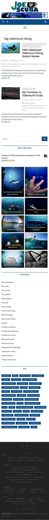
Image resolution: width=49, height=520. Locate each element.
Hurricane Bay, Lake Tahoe (35, 472)
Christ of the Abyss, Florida (17, 479)
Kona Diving (6, 307)
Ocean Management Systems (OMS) (14, 501)
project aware (40, 407)
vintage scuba (34, 423)
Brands (5, 496)
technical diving (16, 66)
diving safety (22, 383)
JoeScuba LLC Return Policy (14, 460)
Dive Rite (9, 498)
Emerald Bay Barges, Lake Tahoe (15, 472)
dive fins (5, 379)
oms (19, 64)
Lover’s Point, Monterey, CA (24, 474)
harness (5, 391)
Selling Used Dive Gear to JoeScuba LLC (29, 457)
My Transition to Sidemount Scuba (32, 93)
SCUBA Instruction (8, 335)
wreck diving (24, 427)
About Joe (11, 457)
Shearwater (32, 501)
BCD (5, 64)
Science (4, 323)
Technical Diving (34, 46)
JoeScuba (21, 395)
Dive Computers (7, 282)
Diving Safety (6, 298)
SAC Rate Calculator (28, 508)
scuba (26, 411)
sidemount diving (27, 64)
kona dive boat (33, 395)
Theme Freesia (24, 513)
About (4, 455)
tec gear (28, 108)
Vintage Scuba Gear (8, 360)
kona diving (6, 399)
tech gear (7, 66)
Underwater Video (8, 351)
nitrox (20, 403)
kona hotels (18, 399)
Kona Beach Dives (17, 467)
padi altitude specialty (25, 407)
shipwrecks (34, 415)
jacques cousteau (8, 395)
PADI (11, 407)
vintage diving (21, 423)
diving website (35, 383)
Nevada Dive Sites (34, 479)
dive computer (37, 376)
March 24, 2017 (37, 100)
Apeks (33, 503)
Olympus (41, 501)
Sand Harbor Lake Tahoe (24, 482)
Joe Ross (5, 60)
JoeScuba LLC (6, 513)
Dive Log (40, 460)
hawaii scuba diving (31, 391)
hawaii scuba (17, 391)
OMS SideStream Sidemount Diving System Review (32, 53)
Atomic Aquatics (20, 498)
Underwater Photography (11, 347)
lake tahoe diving (8, 403)
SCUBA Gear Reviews (29, 44)
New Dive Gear (7, 315)
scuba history (7, 415)
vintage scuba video (9, 427)
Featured (4, 303)
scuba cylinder (36, 411)
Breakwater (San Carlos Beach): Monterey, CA (24, 469)
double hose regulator (10, 387)
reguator (17, 411)
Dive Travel (5, 290)
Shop (16, 509)
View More (7, 78)
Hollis (30, 498)
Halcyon (25, 503)
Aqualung (16, 503)
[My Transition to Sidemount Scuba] (10, 93)
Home (24, 453)
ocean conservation (32, 403)
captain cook (25, 376)
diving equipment (12, 64)
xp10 (34, 427)
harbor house (34, 387)
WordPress (32, 513)
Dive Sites (5, 286)
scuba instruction (21, 415)
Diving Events (30, 460)
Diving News (6, 294)
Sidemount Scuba (28, 88)
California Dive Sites (31, 467)
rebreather (6, 411)
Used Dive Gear (7, 355)
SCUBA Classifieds (8, 327)
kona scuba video (31, 399)
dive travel (16, 379)
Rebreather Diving (8, 319)
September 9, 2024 (17, 60)
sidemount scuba (38, 64)
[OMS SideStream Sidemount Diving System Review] (10, 48)
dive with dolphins (29, 379)
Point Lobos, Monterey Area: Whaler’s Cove (17, 477)
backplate (27, 103)
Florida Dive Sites (38, 477)
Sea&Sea (39, 498)
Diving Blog (6, 487)
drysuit (24, 387)
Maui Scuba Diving (8, 311)
